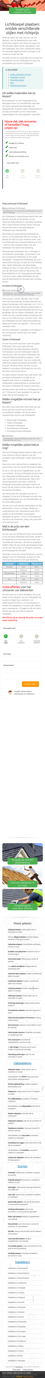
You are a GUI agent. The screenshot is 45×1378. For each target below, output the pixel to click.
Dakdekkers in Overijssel (16, 1288)
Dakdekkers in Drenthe (16, 1302)
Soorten (22, 1166)
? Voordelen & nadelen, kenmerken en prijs (23, 1254)
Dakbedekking (22, 1063)
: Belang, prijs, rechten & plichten (23, 960)
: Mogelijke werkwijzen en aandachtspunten (24, 1033)
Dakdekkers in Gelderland (17, 1283)
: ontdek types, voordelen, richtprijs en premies (24, 1174)
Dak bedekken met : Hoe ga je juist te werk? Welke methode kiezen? (23, 1078)
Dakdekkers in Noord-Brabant (18, 1278)
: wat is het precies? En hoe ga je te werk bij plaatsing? (25, 1247)
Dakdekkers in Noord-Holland (18, 1273)
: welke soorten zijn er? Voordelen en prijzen (22, 1071)
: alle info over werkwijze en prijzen (21, 1055)
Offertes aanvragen (18, 85)
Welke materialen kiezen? (20, 74)
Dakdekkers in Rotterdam (17, 1327)
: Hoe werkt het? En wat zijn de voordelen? (24, 1144)
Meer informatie (28, 1376)
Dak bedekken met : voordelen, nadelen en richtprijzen (23, 1136)
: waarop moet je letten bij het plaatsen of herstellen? (24, 1232)
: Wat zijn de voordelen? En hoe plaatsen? (24, 1159)
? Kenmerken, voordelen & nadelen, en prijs (24, 1181)
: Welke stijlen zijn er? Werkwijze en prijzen (22, 931)
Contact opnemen (28, 1369)
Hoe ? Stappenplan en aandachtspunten (22, 967)
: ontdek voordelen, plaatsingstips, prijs (23, 1085)
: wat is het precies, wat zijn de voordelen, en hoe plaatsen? (23, 1225)
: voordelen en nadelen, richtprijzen (23, 1100)
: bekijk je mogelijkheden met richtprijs (24, 1218)
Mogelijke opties (17, 80)
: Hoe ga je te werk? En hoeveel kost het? (24, 1129)
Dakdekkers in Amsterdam (17, 1322)
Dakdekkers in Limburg (16, 1293)
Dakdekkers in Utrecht (16, 1317)
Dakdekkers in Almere (16, 1351)
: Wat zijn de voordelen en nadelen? (24, 1122)
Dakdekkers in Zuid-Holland (18, 1268)
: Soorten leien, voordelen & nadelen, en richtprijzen (24, 1196)
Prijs (12, 83)
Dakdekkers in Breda (15, 1356)
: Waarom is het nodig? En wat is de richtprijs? (24, 1026)
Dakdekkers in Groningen (17, 1331)
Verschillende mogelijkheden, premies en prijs (19, 1041)
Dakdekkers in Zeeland (16, 1312)
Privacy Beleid (16, 1369)
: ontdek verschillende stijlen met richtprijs (23, 982)
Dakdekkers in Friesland (16, 1297)
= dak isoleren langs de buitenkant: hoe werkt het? (24, 1188)
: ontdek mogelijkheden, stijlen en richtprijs (23, 989)
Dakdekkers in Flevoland (16, 1307)
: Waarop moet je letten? (24, 1019)
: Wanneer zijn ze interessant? (20, 1115)
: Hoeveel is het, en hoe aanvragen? (24, 953)
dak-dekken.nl (19, 1366)
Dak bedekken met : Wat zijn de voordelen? (24, 1107)
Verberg (19, 1376)
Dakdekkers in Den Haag (16, 1336)
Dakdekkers (22, 1262)
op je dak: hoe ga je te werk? (24, 1011)
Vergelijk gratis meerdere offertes (22, 10)
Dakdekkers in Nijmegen (16, 1361)
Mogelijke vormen (17, 77)
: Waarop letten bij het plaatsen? (24, 1004)
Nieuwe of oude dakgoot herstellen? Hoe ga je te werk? (23, 938)
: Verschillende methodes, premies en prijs (24, 945)
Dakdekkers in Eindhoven (17, 1341)
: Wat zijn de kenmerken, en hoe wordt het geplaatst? (24, 1203)
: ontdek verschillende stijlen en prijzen (25, 975)
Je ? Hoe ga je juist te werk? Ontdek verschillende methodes (22, 1048)
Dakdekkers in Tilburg (15, 1346)
